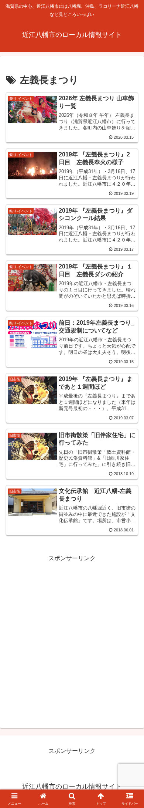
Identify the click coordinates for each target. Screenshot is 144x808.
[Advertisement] (72, 636)
